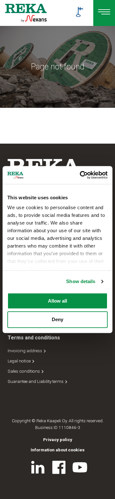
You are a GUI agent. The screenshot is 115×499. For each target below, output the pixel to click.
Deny (57, 319)
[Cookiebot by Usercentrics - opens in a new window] (81, 175)
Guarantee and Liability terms (36, 381)
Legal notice (20, 360)
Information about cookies (58, 449)
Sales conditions (24, 371)
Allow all (57, 301)
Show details (80, 281)
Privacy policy (57, 439)
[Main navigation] (104, 13)
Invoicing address (25, 350)
